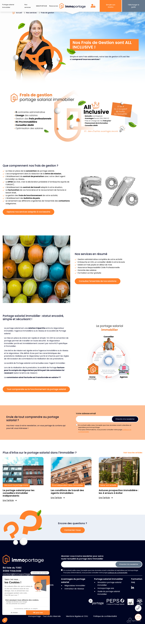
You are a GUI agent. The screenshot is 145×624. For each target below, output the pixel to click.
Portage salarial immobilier (108, 579)
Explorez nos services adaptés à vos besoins (28, 211)
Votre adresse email (86, 413)
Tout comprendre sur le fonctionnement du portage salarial (36, 389)
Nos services (31, 13)
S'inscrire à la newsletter (125, 419)
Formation (136, 579)
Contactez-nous (72, 530)
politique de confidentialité (117, 573)
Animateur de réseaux (74, 588)
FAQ (133, 582)
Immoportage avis (106, 588)
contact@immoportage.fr (17, 574)
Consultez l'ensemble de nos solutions (97, 281)
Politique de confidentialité (105, 616)
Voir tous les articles (132, 452)
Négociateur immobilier (74, 585)
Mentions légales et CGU (77, 616)
